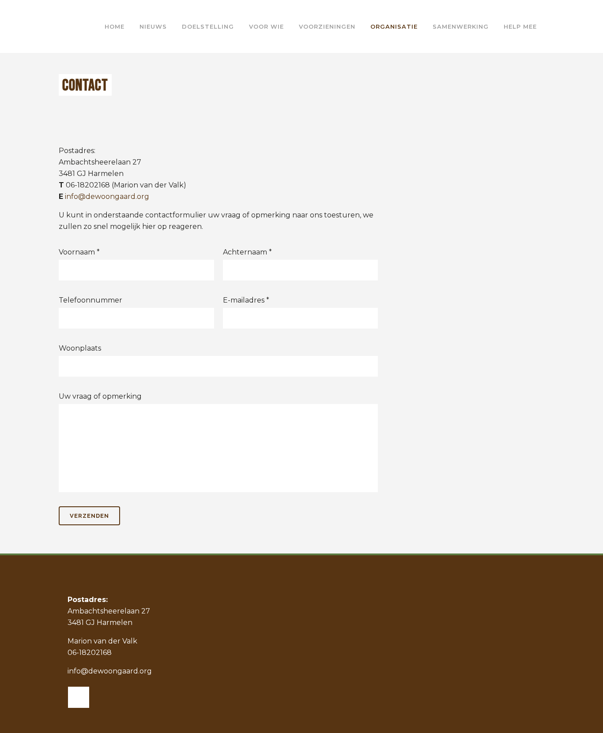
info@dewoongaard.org (107, 196)
